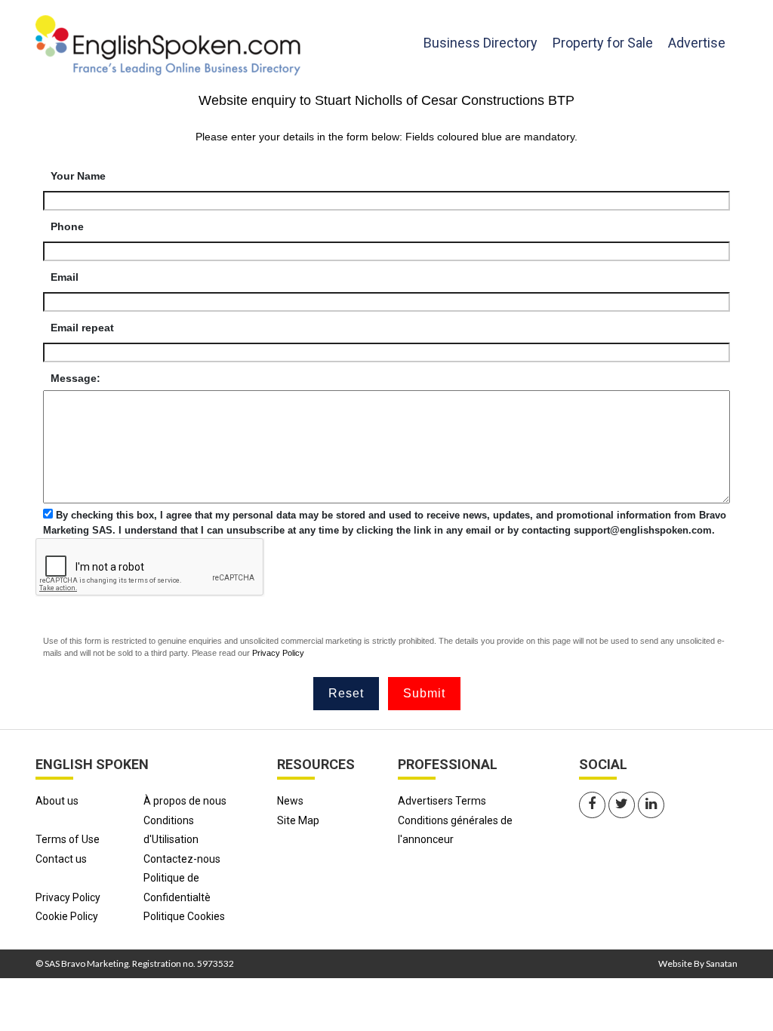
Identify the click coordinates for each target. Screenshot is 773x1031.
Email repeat (82, 328)
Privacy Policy (278, 652)
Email (65, 277)
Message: (75, 378)
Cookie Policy (66, 916)
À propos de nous (184, 801)
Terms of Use (67, 839)
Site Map (298, 820)
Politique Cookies (184, 916)
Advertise (696, 43)
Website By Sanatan (698, 963)
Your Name (78, 176)
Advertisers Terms (442, 801)
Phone (67, 226)
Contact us (61, 859)
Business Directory (480, 42)
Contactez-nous (181, 859)
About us (57, 801)
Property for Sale (603, 43)
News (290, 801)
